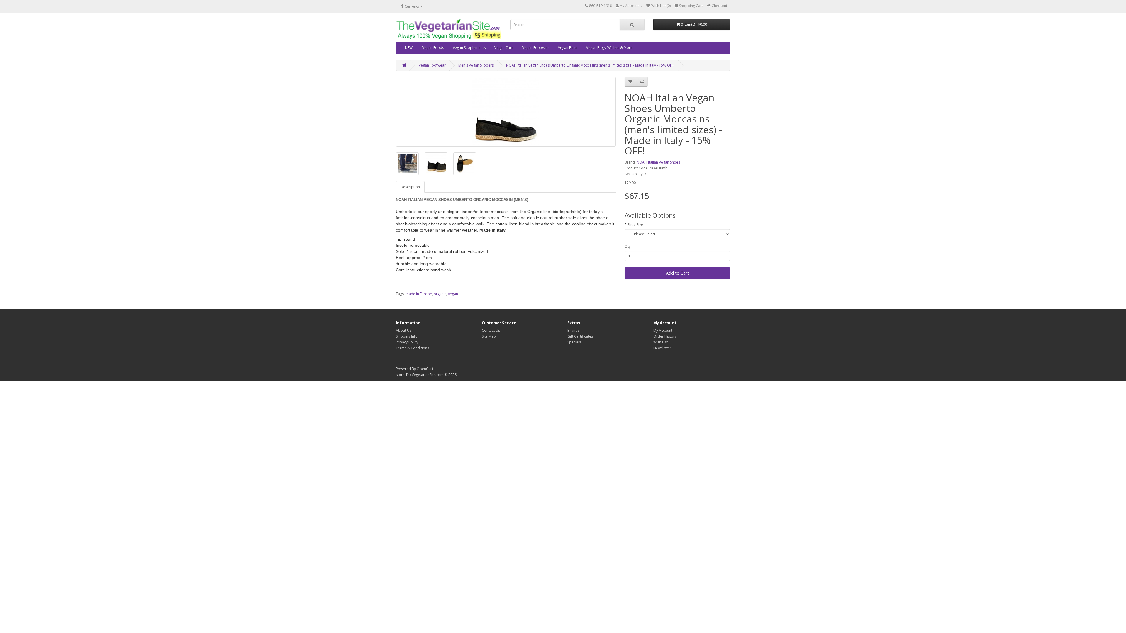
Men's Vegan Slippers (476, 65)
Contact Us (491, 330)
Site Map (489, 336)
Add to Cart (677, 273)
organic (440, 293)
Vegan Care (503, 47)
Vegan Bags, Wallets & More (609, 47)
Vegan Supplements (469, 47)
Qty (627, 246)
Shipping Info (407, 336)
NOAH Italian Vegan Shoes (658, 162)
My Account (662, 330)
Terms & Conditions (412, 348)
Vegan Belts (567, 47)
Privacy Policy (407, 342)
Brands (573, 330)
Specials (574, 342)
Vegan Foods (433, 47)
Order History (664, 336)
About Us (403, 330)
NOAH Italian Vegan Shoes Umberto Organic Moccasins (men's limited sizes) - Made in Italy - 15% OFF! (590, 65)
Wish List (660, 342)
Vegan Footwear (535, 47)
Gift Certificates (580, 336)
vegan (453, 293)
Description (410, 186)
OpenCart (425, 368)
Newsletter (662, 348)
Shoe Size (635, 224)
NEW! (409, 47)
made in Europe (419, 293)
